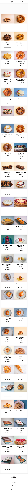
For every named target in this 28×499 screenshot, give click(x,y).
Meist (14, 483)
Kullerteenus (14, 482)
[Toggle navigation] (2, 1)
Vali (7, 65)
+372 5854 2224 (14, 489)
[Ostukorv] (22, 1)
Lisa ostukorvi (7, 46)
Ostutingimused (14, 485)
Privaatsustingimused (14, 486)
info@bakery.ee (15, 490)
